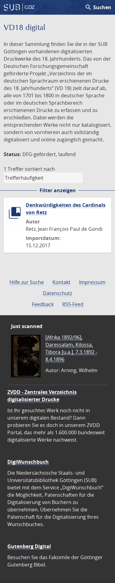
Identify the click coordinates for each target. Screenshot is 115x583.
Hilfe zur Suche (27, 282)
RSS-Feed (72, 304)
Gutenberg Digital (29, 546)
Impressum (92, 282)
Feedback (43, 304)
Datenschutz (57, 293)
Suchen (98, 7)
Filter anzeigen (58, 190)
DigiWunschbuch (28, 461)
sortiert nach (40, 169)
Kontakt (61, 282)
